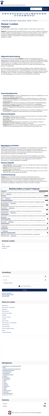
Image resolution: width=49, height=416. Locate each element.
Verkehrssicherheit (5, 60)
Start (3, 244)
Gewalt (5, 387)
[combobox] (36, 9)
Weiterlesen (8, 194)
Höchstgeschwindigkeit (6, 200)
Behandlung (5, 145)
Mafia (4, 367)
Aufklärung (27, 158)
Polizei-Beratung (5, 223)
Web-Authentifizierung (25, 286)
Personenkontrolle (7, 371)
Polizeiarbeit (24, 160)
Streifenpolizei (4, 228)
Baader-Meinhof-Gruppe (8, 370)
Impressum (4, 248)
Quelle (4, 389)
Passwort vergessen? (7, 293)
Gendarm (5, 376)
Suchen (46, 9)
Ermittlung (22, 102)
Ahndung (22, 105)
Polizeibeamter (7, 379)
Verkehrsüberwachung (36, 58)
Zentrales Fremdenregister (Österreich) (12, 369)
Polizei (4, 380)
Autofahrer (3, 71)
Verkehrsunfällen (28, 72)
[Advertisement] (7, 349)
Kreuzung (3, 195)
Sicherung (13, 104)
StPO (5, 382)
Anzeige (5, 383)
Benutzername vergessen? (8, 294)
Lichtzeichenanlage (5, 218)
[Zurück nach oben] (47, 414)
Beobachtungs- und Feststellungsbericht (12, 366)
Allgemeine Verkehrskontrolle (8, 232)
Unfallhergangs (38, 104)
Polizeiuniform (6, 377)
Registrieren (5, 296)
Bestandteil (16, 160)
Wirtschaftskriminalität (8, 374)
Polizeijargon (6, 386)
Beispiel (15, 63)
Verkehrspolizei (5, 209)
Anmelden (24, 290)
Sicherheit (6, 384)
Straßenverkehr (13, 147)
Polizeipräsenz (18, 121)
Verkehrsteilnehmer (17, 32)
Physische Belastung (8, 393)
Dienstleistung (6, 373)
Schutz (30, 32)
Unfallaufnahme (9, 74)
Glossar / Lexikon (6, 246)
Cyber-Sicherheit (7, 390)
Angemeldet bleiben (7, 282)
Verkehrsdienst (5, 214)
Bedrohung (6, 392)
